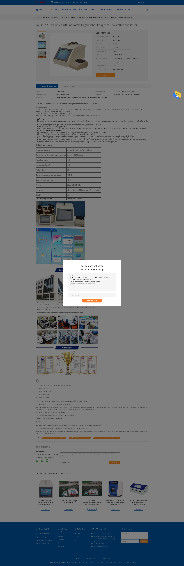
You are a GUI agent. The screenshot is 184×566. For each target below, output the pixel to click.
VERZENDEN (92, 301)
